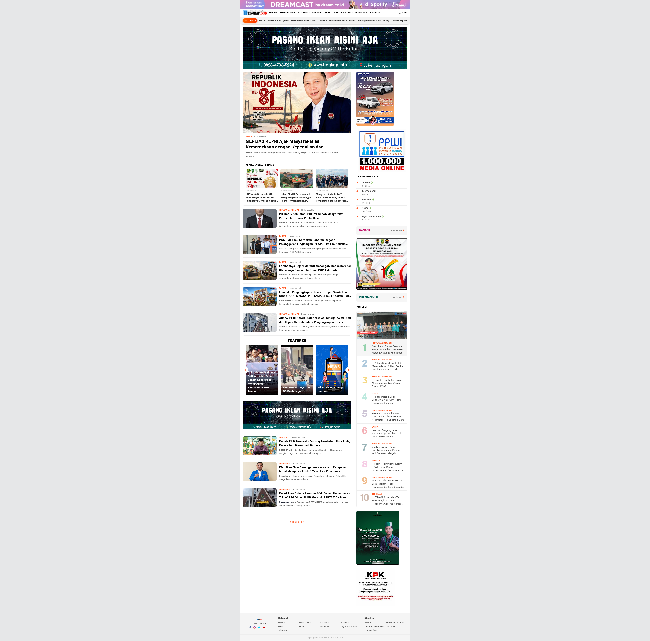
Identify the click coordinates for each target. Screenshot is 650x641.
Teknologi (361, 13)
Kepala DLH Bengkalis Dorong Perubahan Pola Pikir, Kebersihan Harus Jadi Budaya (314, 443)
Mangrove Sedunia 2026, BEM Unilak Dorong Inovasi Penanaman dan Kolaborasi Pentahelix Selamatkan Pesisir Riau (331, 198)
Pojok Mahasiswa (371, 216)
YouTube (263, 632)
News (328, 13)
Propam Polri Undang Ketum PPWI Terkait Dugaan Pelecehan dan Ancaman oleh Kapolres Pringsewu (387, 467)
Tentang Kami (370, 630)
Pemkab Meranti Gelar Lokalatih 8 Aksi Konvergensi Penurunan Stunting (322, 21)
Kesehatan (304, 13)
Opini (335, 13)
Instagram (254, 632)
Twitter (259, 632)
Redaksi (368, 623)
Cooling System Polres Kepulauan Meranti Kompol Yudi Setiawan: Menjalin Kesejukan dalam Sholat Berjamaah (386, 450)
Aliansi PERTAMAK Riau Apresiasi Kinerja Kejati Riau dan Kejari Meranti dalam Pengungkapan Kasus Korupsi (315, 320)
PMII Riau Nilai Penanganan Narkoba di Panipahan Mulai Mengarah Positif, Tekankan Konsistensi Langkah (313, 470)
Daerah (273, 13)
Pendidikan (346, 13)
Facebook (250, 632)
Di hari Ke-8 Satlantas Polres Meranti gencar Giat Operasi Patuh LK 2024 (387, 383)
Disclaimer (390, 627)
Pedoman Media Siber (374, 627)
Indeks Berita (297, 522)
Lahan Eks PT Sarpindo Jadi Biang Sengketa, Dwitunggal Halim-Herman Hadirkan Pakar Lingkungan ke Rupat (295, 198)
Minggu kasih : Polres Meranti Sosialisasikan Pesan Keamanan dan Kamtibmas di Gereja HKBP (387, 484)
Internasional (288, 13)
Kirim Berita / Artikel (395, 623)
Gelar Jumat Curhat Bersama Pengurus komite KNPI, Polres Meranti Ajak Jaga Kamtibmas (388, 349)
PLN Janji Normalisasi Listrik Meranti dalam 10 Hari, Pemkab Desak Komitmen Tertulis (388, 366)
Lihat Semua (396, 230)
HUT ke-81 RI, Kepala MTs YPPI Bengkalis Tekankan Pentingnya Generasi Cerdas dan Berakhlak (261, 198)
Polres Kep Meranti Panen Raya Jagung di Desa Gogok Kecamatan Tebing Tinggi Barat (402, 21)
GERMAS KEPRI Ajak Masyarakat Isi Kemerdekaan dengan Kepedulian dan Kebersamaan (284, 144)
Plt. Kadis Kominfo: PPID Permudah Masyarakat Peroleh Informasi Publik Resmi (311, 216)
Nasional (317, 13)
